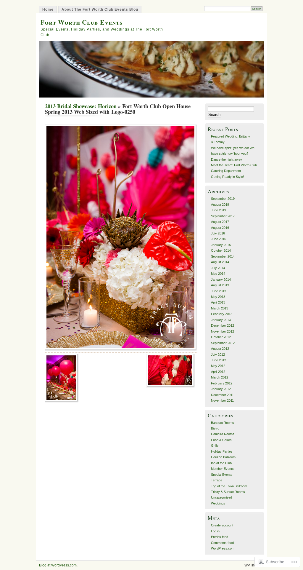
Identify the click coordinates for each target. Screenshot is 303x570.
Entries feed (219, 537)
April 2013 (218, 302)
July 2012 (218, 354)
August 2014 (220, 262)
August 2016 (220, 227)
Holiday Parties (222, 451)
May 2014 (218, 273)
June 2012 (218, 360)
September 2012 (223, 343)
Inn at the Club (221, 463)
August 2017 (220, 221)
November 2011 (222, 400)
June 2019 (218, 210)
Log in (215, 531)
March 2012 (219, 377)
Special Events (221, 474)
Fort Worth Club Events (82, 22)
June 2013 (218, 291)
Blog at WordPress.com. (58, 565)
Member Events (222, 468)
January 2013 (221, 320)
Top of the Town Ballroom (229, 486)
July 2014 (218, 268)
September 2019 (223, 198)
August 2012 (220, 348)
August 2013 (220, 285)
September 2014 (223, 256)
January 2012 (221, 389)
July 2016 (218, 233)
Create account (222, 525)
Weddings (218, 503)
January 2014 (221, 279)
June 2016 (218, 239)
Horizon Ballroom (223, 457)
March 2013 (219, 308)
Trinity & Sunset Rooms (228, 492)
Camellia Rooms (222, 434)
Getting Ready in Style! (227, 176)
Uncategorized (221, 497)
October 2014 (221, 250)
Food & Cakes (221, 440)
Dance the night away (226, 159)
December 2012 (222, 325)
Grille (214, 445)
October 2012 (221, 337)
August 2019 (220, 204)
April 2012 (218, 371)
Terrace (216, 480)
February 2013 (221, 314)
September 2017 (223, 216)
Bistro (215, 428)
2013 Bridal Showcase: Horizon (81, 106)
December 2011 (222, 395)
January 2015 (221, 245)
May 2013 (218, 296)
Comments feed (222, 543)
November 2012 (222, 331)
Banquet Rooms (222, 422)
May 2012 (218, 366)
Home (48, 9)
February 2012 (221, 383)
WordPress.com (222, 548)
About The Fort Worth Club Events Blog (100, 9)
